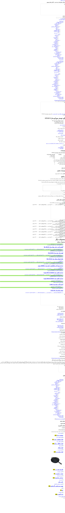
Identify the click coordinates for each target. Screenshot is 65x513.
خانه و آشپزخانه (58, 91)
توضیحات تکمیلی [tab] (60, 147)
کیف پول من (61, 59)
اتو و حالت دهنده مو (56, 56)
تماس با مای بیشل (60, 57)
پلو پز (56, 36)
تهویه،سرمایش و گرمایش (55, 26)
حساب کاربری (62, 18)
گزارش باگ (63, 354)
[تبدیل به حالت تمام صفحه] (63, 497)
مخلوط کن (55, 49)
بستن (64, 496)
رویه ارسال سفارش (62, 337)
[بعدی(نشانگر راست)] (63, 498)
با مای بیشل (63, 347)
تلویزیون (56, 24)
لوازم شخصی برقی (58, 54)
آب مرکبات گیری (54, 44)
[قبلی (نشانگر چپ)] (64, 498)
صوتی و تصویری (56, 63)
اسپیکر (56, 25)
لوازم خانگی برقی (58, 62)
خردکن (56, 90)
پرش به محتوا (63, 0)
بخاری (56, 28)
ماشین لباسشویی (56, 30)
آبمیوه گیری (55, 43)
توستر (56, 39)
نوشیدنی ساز (57, 40)
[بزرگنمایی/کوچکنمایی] (64, 497)
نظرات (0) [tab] (61, 148)
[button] (32, 332)
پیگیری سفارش (60, 58)
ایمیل (64, 194)
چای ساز (56, 82)
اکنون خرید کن (61, 496)
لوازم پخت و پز (57, 34)
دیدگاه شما (63, 190)
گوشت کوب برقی (54, 46)
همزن (56, 48)
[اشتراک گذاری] (62, 497)
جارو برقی (55, 72)
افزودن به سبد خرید (28, 249)
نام (64, 192)
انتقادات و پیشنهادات (62, 352)
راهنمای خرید (63, 332)
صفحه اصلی (61, 21)
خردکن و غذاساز (56, 45)
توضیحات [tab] (61, 146)
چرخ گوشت (55, 50)
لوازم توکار (57, 29)
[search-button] (55, 101)
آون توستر (55, 38)
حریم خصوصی (62, 344)
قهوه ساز (55, 41)
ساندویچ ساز (55, 37)
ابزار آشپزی (57, 53)
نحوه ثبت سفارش (62, 334)
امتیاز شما (63, 183)
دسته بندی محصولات (60, 22)
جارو (58, 71)
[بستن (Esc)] (61, 497)
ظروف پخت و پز (56, 52)
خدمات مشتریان (62, 339)
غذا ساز (56, 47)
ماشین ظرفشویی (56, 31)
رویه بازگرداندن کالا (62, 342)
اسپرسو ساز (55, 81)
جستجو (64, 15)
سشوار (58, 55)
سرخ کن (56, 35)
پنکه (56, 27)
